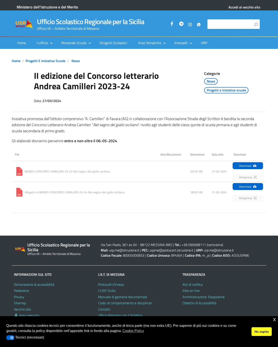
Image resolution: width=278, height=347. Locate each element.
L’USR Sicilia (107, 290)
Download (245, 166)
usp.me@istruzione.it (124, 250)
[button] (10, 337)
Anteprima (245, 177)
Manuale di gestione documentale (122, 296)
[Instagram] (190, 24)
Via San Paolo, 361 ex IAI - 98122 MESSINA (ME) (136, 244)
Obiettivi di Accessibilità (199, 303)
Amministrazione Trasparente (203, 296)
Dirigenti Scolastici (113, 42)
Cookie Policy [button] (133, 331)
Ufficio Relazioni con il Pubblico (120, 315)
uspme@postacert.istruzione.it (171, 250)
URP (204, 42)
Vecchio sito (22, 309)
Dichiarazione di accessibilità (34, 284)
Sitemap (20, 303)
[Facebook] (172, 24)
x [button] (274, 319)
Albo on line (191, 290)
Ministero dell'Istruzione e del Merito (47, 7)
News (75, 60)
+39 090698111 (194, 244)
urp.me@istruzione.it (219, 250)
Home (21, 42)
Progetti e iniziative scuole (45, 60)
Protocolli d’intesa (111, 284)
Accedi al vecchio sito (244, 7)
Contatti (104, 309)
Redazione (21, 290)
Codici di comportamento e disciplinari (125, 303)
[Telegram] (181, 24)
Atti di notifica (192, 284)
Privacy (19, 296)
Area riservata (28, 315)
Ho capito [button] (262, 331)
